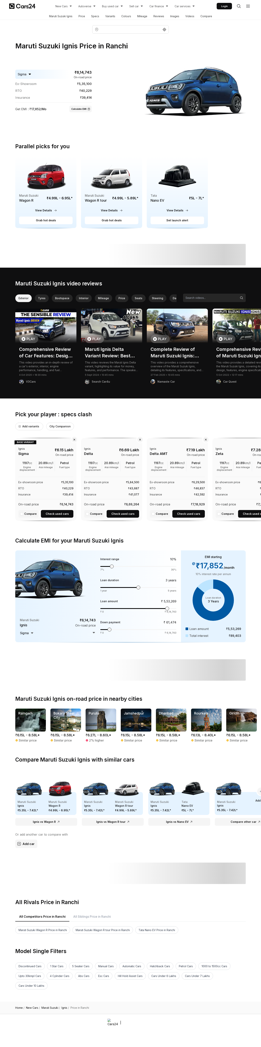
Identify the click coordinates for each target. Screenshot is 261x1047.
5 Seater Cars (80, 966)
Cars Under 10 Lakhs (31, 985)
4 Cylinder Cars (59, 976)
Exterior (23, 298)
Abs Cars (83, 976)
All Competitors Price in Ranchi (42, 916)
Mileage (142, 16)
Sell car (134, 6)
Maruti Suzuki (50, 1007)
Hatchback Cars (160, 966)
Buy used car (110, 6)
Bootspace (62, 298)
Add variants (30, 426)
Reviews (158, 16)
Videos (189, 16)
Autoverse (84, 6)
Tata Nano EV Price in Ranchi (157, 930)
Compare (206, 16)
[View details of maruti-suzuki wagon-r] (45, 192)
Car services (182, 6)
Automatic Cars (131, 966)
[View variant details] (45, 478)
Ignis (65, 1007)
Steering (157, 298)
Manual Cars (106, 966)
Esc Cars (103, 976)
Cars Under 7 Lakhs (197, 976)
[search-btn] (239, 6)
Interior (83, 298)
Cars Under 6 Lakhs (163, 976)
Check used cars (57, 513)
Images (174, 16)
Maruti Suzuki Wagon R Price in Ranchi (43, 930)
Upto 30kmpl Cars (30, 976)
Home (19, 1007)
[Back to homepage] (22, 6)
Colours (126, 16)
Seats (138, 298)
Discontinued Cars (30, 966)
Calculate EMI (78, 109)
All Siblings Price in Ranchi (92, 916)
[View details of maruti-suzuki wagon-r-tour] (111, 192)
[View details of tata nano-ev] (177, 192)
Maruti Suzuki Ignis (60, 16)
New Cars (61, 6)
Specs (95, 16)
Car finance (156, 6)
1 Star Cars (56, 966)
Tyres (41, 298)
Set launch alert (177, 220)
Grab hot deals (46, 220)
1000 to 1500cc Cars (214, 966)
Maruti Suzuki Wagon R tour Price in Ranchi (103, 930)
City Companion (60, 426)
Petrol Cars (186, 966)
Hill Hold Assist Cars (130, 976)
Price (82, 16)
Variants (110, 16)
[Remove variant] (74, 439)
